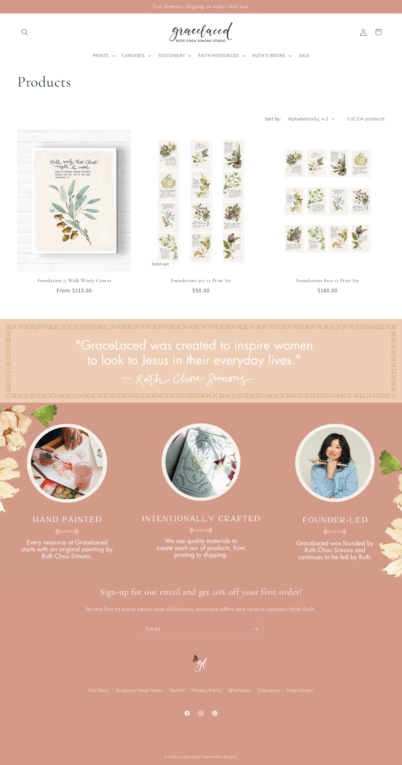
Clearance (269, 690)
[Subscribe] (255, 629)
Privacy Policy (206, 690)
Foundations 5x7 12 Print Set (201, 280)
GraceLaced (189, 756)
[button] (24, 32)
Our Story (99, 690)
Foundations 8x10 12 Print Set (327, 280)
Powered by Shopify (219, 756)
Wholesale (240, 690)
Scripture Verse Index (139, 690)
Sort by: (273, 118)
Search (177, 690)
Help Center (300, 690)
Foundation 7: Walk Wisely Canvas (74, 280)
